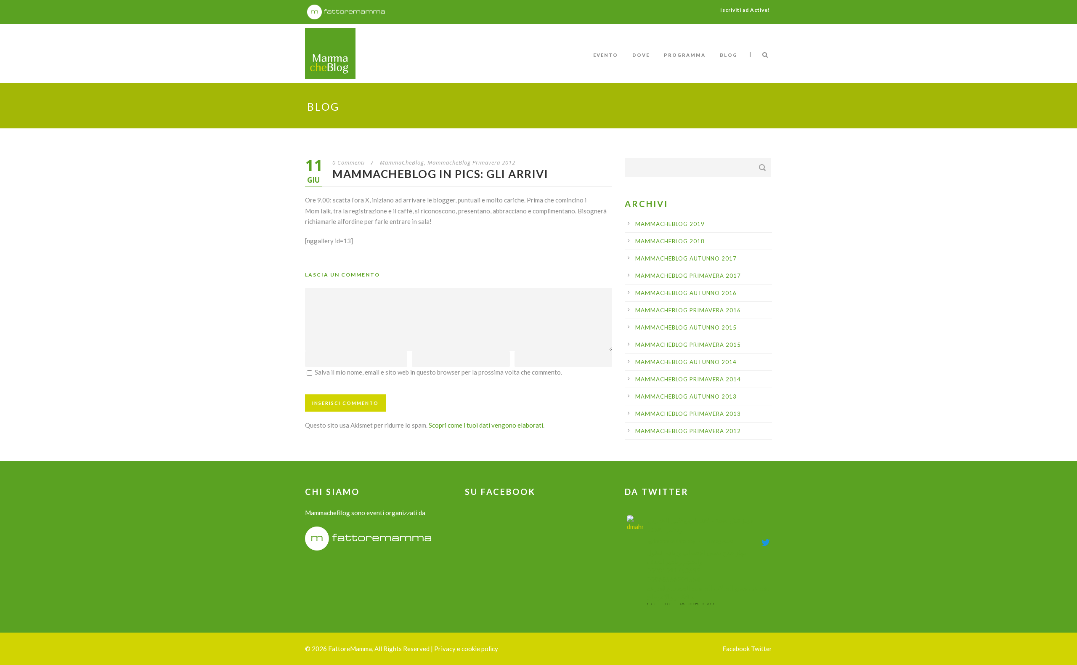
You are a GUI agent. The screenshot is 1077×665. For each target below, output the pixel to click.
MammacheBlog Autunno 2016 (686, 293)
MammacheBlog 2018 (670, 241)
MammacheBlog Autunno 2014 (686, 362)
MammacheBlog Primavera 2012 (471, 162)
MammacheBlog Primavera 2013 (688, 413)
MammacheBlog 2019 (670, 224)
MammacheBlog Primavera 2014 (688, 379)
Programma (685, 55)
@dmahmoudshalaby (671, 541)
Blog (728, 55)
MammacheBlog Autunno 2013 (686, 396)
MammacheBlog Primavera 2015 (688, 344)
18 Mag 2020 (718, 541)
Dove (641, 55)
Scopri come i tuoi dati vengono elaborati (486, 425)
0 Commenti (348, 162)
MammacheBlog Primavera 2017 (688, 275)
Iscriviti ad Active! (745, 10)
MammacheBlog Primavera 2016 (688, 310)
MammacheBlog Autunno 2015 (686, 327)
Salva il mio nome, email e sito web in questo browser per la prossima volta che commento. (438, 372)
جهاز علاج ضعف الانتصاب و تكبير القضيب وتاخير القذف (700, 525)
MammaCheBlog (402, 162)
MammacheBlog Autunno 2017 (686, 258)
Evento (605, 55)
